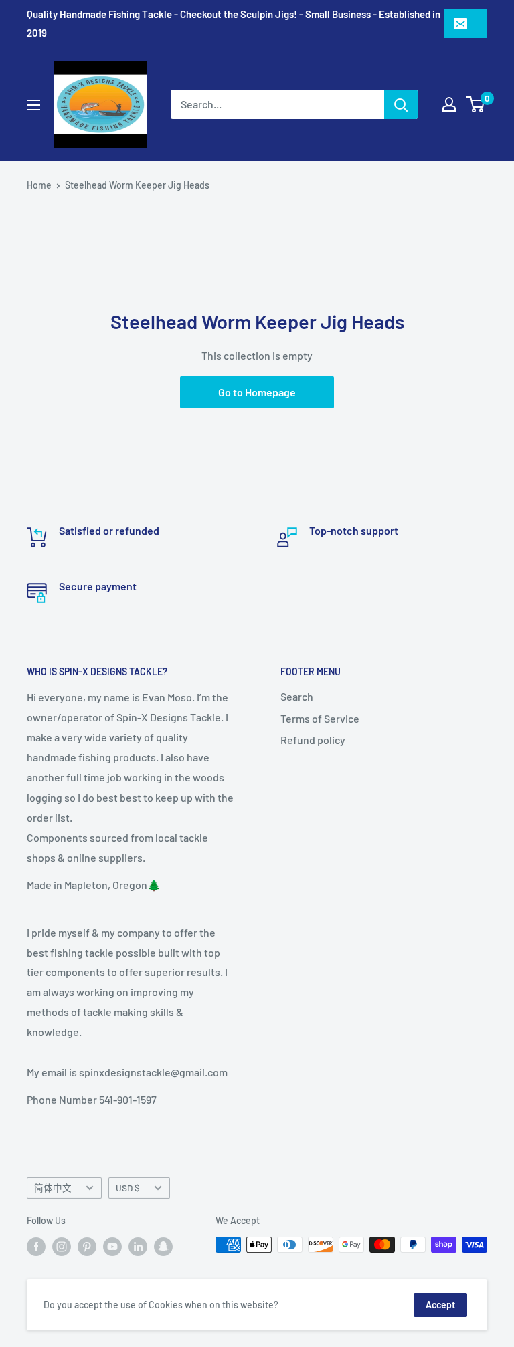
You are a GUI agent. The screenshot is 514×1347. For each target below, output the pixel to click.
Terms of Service (319, 718)
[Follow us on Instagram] (61, 1246)
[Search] (401, 104)
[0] (476, 104)
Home (39, 185)
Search (296, 696)
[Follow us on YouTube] (112, 1246)
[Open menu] (33, 105)
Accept (440, 1304)
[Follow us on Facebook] (36, 1246)
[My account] (449, 104)
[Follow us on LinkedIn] (137, 1246)
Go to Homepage (257, 392)
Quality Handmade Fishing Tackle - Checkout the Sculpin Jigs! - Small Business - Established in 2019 (233, 23)
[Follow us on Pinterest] (87, 1246)
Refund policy (312, 739)
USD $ (128, 1187)
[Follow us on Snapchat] (163, 1246)
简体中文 (53, 1187)
